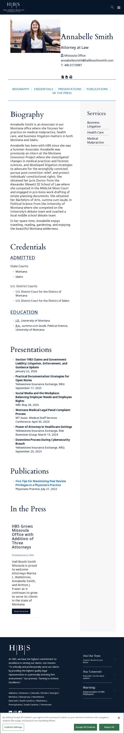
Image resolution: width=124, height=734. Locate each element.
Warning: (89, 687)
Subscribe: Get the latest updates (93, 677)
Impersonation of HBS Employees (94, 693)
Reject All (109, 727)
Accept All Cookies (85, 727)
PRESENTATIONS (70, 89)
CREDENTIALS (43, 89)
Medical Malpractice (95, 140)
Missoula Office (74, 55)
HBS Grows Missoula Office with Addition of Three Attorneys (23, 537)
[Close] (118, 717)
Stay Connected (92, 671)
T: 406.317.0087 (71, 65)
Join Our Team (91, 655)
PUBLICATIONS (97, 89)
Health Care (95, 132)
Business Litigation (94, 124)
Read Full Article (21, 611)
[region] (62, 723)
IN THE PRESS (62, 93)
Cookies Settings (13, 727)
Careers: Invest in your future (93, 661)
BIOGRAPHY (20, 89)
